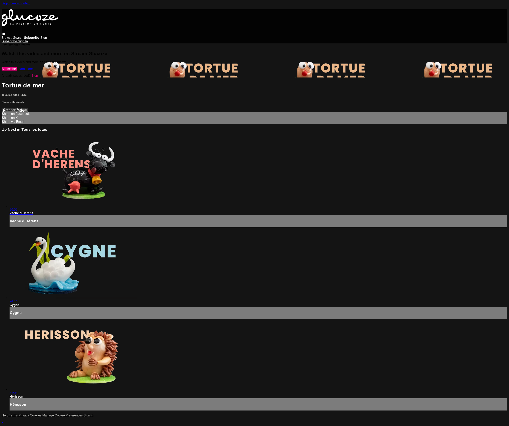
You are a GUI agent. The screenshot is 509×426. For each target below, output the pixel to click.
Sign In (23, 41)
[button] (3, 34)
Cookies (36, 415)
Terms (13, 415)
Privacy (24, 415)
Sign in (45, 37)
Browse (7, 37)
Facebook (9, 110)
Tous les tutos (11, 94)
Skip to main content (16, 3)
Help (5, 415)
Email (23, 110)
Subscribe (9, 69)
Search (18, 37)
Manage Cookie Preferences (63, 415)
